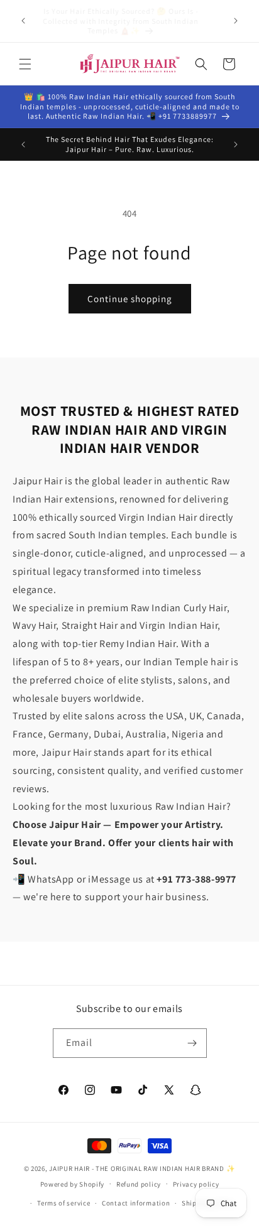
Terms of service (63, 1203)
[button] (25, 64)
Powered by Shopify (72, 1183)
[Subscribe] (192, 1043)
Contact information (136, 1203)
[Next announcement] (236, 21)
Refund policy (138, 1184)
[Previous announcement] (23, 21)
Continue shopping (129, 299)
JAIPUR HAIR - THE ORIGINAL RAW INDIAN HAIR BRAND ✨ (142, 1168)
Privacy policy (196, 1184)
